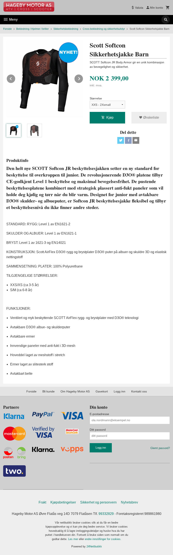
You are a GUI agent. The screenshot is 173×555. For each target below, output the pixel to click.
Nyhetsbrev (129, 502)
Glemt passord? (160, 448)
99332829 (106, 514)
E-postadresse (99, 414)
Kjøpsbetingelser (63, 502)
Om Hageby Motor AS (75, 391)
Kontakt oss (139, 391)
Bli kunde (48, 391)
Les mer (73, 539)
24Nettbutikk (94, 546)
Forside (7, 28)
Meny (13, 19)
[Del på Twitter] (120, 140)
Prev (15, 78)
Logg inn (119, 391)
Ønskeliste (150, 117)
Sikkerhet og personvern (98, 502)
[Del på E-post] (135, 140)
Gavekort (102, 391)
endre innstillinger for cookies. (103, 539)
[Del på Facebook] (128, 140)
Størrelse (96, 98)
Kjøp (110, 117)
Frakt (42, 502)
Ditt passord (98, 429)
